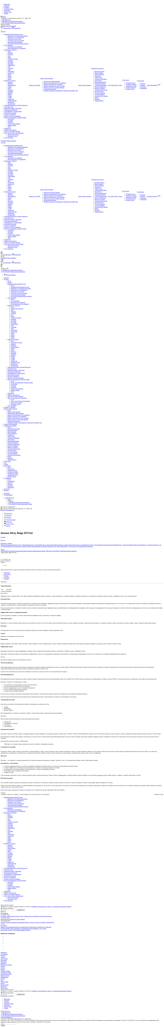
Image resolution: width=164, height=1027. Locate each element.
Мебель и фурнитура (43, 546)
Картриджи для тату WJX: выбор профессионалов (15, 930)
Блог (2, 980)
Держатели (34, 546)
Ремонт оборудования (14, 412)
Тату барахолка (88, 546)
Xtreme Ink (66, 551)
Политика (3, 961)
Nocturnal (33, 551)
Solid (24, 551)
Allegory (3, 551)
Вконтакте (7, 4)
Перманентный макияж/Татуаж (20, 287)
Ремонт (3, 966)
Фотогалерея (4, 981)
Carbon (42, 551)
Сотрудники (4, 958)
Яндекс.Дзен (8, 12)
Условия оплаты (5, 971)
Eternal (21, 551)
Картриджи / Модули (17, 308)
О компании (11, 481)
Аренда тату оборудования (57, 546)
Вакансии (3, 963)
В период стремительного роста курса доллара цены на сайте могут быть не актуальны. (26, 916)
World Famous (15, 551)
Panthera (38, 551)
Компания (4, 952)
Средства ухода (78, 545)
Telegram (6, 6)
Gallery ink (51, 551)
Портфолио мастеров (14, 429)
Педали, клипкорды (148, 545)
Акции (3, 957)
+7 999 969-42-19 (6, 20)
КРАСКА (8, 551)
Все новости (4, 913)
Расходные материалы (106, 545)
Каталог (10, 282)
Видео (2, 983)
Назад (9, 281)
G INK (46, 551)
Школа (3, 969)
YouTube (6, 7)
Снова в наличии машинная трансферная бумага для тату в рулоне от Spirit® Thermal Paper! (27, 922)
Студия (3, 968)
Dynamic (27, 551)
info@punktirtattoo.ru (8, 510)
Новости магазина (7, 908)
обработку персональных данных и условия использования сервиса (51, 906)
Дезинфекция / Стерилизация (121, 545)
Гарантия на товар (6, 974)
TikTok (6, 13)
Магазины (4, 960)
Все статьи (4, 925)
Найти (2, 1025)
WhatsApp (7, 10)
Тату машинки (15, 301)
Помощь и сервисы (6, 965)
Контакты (3, 986)
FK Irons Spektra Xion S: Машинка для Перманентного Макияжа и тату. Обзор (23, 928)
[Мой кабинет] (1, 252)
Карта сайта (4, 988)
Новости (3, 955)
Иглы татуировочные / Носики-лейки (22, 382)
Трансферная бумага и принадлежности (62, 545)
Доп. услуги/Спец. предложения (20, 401)
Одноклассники (8, 9)
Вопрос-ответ (5, 985)
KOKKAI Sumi (58, 551)
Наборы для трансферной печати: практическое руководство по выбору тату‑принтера (26, 927)
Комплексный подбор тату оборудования (13, 919)
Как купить (11, 469)
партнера (99, 775)
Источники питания (136, 545)
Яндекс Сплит (5, 975)
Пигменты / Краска (16, 342)
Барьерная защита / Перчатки (91, 545)
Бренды (3, 978)
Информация (4, 977)
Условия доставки (6, 972)
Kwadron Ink (73, 551)
